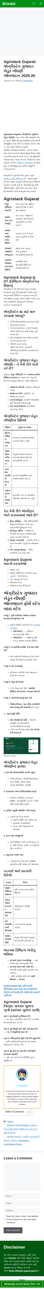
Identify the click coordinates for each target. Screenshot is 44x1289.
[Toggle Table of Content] (28, 1112)
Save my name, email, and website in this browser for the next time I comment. (22, 1219)
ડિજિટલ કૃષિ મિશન (25, 163)
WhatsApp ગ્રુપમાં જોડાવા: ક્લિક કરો (22, 1284)
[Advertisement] (22, 32)
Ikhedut (8, 4)
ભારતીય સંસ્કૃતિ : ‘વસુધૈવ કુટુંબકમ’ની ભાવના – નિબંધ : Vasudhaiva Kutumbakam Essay (21, 1140)
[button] (33, 3)
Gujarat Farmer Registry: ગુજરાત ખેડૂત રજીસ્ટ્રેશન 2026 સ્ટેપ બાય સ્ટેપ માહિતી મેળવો (20, 1129)
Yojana (10, 1121)
